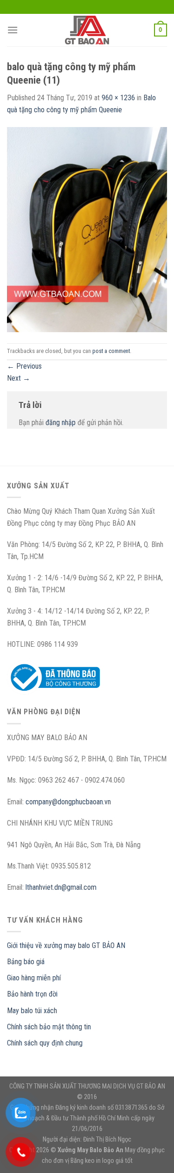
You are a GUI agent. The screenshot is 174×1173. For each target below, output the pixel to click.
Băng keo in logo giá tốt (102, 1161)
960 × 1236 (118, 97)
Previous (24, 366)
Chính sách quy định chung (45, 1043)
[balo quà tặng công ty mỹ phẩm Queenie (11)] (87, 229)
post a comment (111, 350)
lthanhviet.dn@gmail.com (61, 887)
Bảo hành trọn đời (32, 994)
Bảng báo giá (26, 961)
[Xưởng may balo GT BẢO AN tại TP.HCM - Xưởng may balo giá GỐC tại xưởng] (87, 30)
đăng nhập (60, 422)
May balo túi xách (32, 1010)
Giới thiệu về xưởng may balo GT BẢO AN (66, 945)
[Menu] (12, 29)
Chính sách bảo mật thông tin (49, 1026)
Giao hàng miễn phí (34, 977)
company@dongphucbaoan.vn (68, 801)
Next (18, 378)
